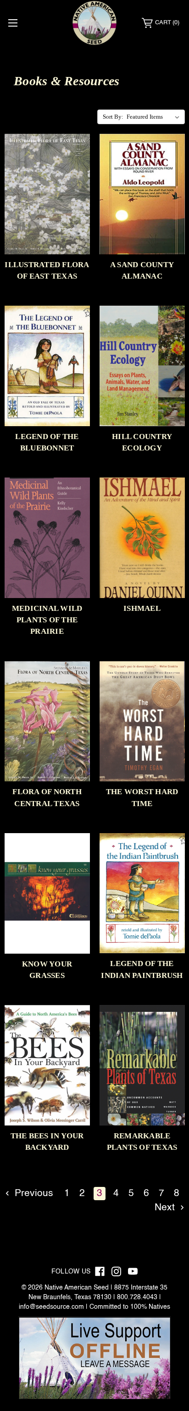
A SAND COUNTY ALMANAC (142, 270)
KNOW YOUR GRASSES (47, 970)
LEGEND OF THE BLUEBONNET (46, 442)
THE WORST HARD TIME (142, 797)
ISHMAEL (142, 608)
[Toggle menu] (12, 22)
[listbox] (154, 117)
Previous (32, 1193)
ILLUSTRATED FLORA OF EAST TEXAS (47, 270)
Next (166, 1208)
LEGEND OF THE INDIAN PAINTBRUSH (142, 969)
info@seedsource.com (51, 1307)
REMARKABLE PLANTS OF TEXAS (142, 1141)
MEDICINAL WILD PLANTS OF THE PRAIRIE (47, 620)
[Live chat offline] (94, 1358)
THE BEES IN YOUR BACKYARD (47, 1141)
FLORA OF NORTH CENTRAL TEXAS (47, 797)
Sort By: (113, 116)
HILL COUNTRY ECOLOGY (142, 442)
